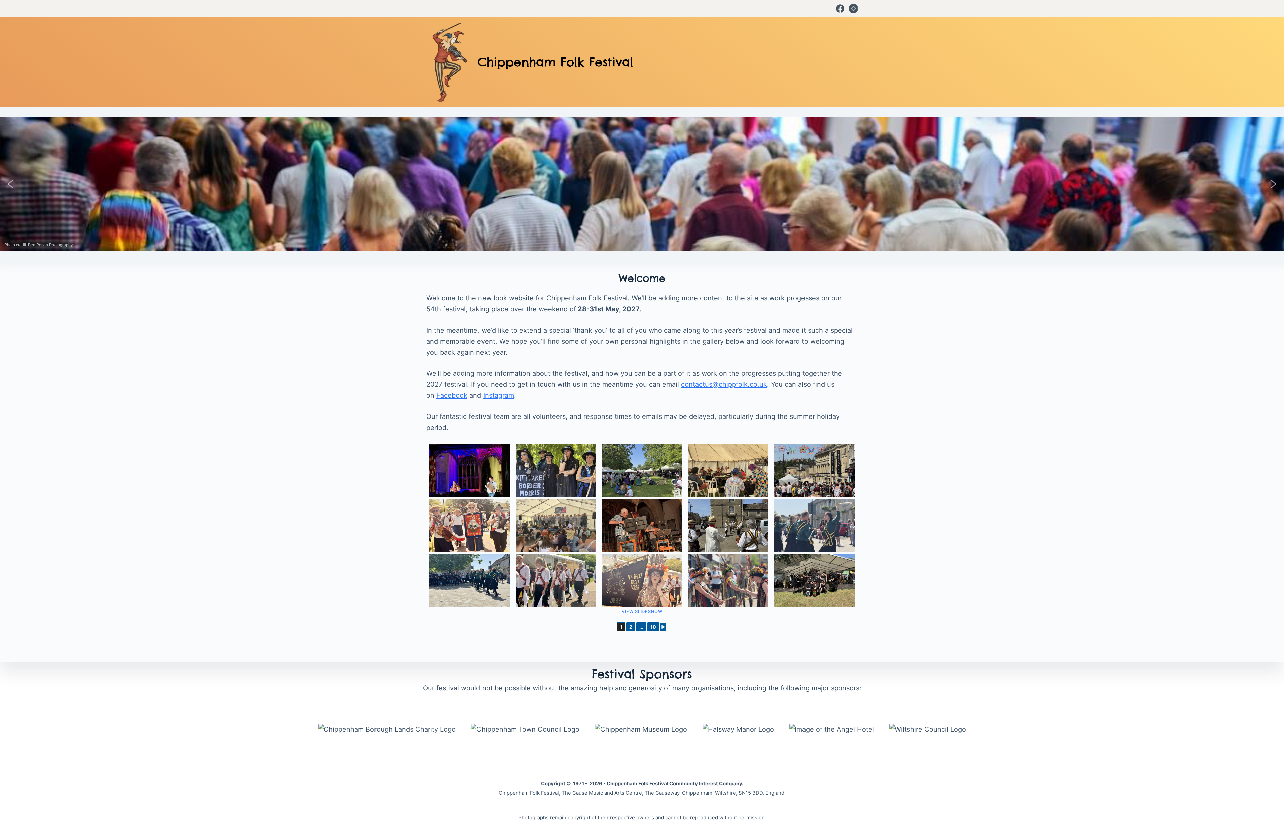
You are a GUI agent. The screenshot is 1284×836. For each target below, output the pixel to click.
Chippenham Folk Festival (555, 62)
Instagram (498, 395)
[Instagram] (853, 8)
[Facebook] (840, 8)
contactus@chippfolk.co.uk (724, 384)
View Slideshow (642, 611)
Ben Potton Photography (50, 245)
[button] (10, 184)
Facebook (451, 395)
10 (653, 627)
